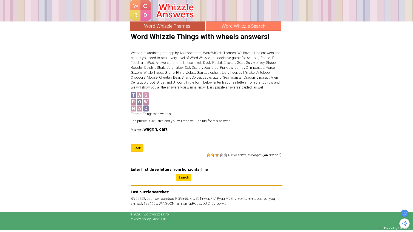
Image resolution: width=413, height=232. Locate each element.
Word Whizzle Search (243, 26)
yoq (272, 199)
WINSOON (166, 203)
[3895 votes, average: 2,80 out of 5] (208, 155)
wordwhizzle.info (156, 214)
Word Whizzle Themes (167, 26)
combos (167, 199)
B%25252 (138, 199)
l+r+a (251, 199)
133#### (150, 203)
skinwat (136, 203)
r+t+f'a (241, 199)
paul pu (262, 199)
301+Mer (202, 199)
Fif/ (213, 199)
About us (159, 219)
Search (184, 177)
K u (192, 199)
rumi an (181, 203)
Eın (233, 199)
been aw (153, 199)
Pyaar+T (223, 199)
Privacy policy (140, 219)
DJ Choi (208, 203)
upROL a (194, 203)
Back (137, 148)
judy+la (221, 203)
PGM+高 (181, 199)
